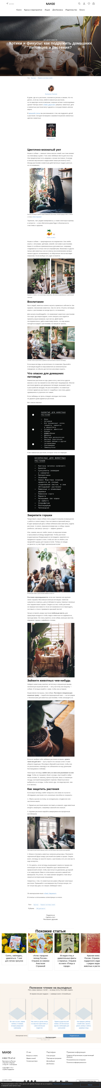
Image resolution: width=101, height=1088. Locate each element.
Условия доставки (31, 1061)
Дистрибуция (50, 1061)
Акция (47, 10)
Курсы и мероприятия (33, 10)
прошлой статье (34, 113)
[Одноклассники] (32, 1081)
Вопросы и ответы (32, 1056)
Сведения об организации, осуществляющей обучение (80, 1056)
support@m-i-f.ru (7, 1068)
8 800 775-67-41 (8, 1058)
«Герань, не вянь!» (51, 237)
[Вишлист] (89, 3)
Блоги (82, 10)
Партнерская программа (53, 1058)
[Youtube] (25, 1081)
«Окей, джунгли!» (49, 104)
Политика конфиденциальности (76, 1062)
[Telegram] (35, 1081)
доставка (11, 3)
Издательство (71, 10)
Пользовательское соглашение (76, 1060)
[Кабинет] (84, 4)
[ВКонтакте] (28, 1081)
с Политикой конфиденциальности (63, 1084)
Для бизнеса (57, 10)
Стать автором (50, 1056)
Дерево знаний (31, 1058)
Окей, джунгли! (51, 138)
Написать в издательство (87, 1081)
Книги (19, 10)
